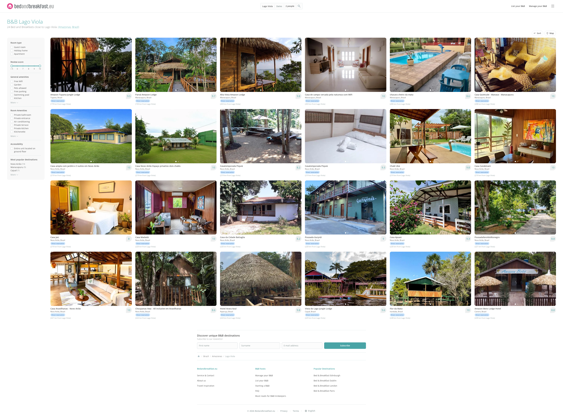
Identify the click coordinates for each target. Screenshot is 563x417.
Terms (296, 411)
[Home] (198, 356)
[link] (30, 6)
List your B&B (261, 380)
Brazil (75, 27)
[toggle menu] (552, 6)
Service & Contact (205, 375)
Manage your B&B (264, 375)
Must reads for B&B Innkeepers (270, 396)
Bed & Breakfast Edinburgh (327, 375)
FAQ (257, 390)
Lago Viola (267, 6)
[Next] (127, 64)
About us (201, 380)
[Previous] (54, 64)
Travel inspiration (205, 385)
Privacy (284, 411)
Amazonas (64, 27)
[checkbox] (12, 47)
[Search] (299, 6)
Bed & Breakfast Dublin (325, 380)
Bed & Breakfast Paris (324, 390)
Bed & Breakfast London (325, 385)
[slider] (12, 66)
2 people (290, 6)
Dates (279, 6)
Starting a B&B (262, 385)
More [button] (13, 102)
